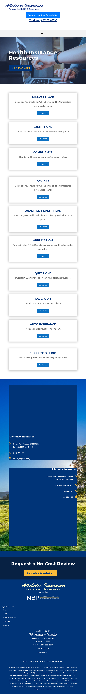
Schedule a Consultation (40, 573)
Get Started (43, 113)
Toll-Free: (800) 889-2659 (43, 20)
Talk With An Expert (20, 67)
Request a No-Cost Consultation (43, 15)
